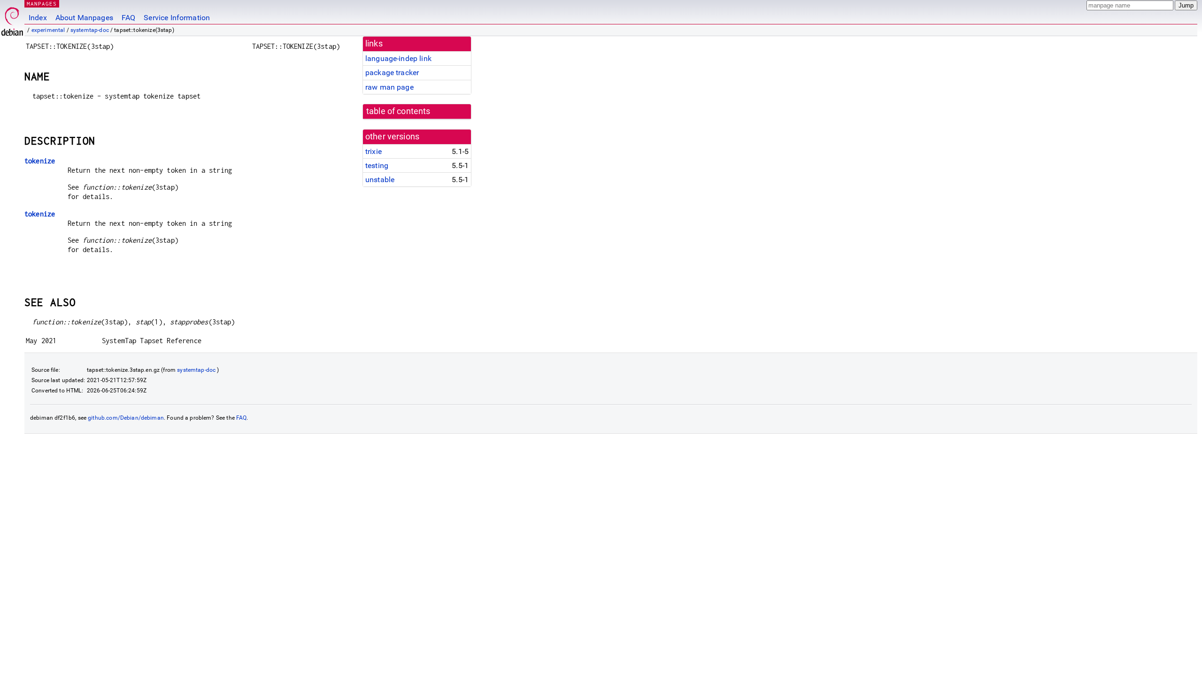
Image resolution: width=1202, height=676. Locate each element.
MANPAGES (42, 3)
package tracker (392, 72)
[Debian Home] (12, 19)
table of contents (398, 111)
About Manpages (84, 17)
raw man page (389, 87)
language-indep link (398, 58)
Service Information (177, 17)
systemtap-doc (89, 30)
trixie (373, 151)
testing (376, 165)
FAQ (128, 17)
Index (38, 17)
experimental (48, 30)
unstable (379, 179)
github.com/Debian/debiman (126, 418)
